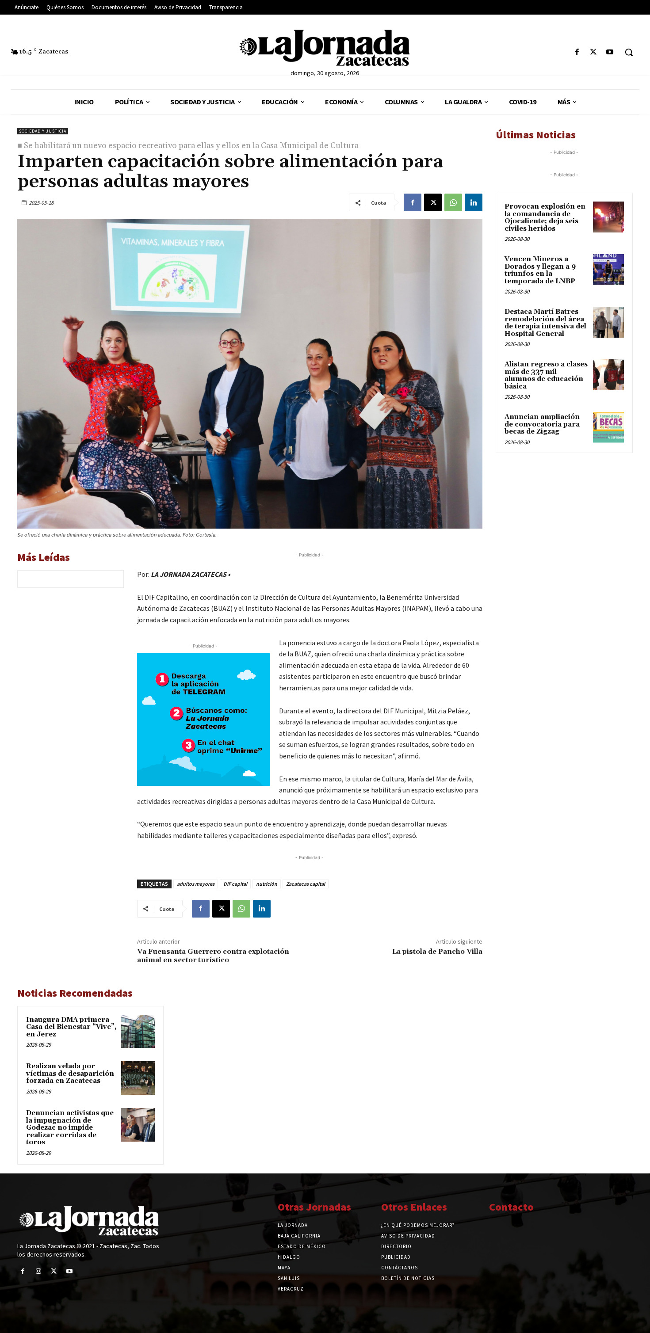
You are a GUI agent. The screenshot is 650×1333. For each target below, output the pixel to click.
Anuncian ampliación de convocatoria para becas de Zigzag (542, 424)
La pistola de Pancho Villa (437, 951)
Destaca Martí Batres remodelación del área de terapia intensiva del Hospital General (545, 323)
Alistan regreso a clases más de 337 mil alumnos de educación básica (546, 375)
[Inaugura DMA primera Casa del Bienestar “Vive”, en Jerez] (138, 1031)
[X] (594, 52)
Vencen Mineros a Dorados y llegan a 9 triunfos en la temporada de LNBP (540, 270)
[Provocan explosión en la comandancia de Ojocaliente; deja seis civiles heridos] (608, 217)
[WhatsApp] (453, 202)
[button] (628, 52)
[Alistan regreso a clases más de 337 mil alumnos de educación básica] (608, 374)
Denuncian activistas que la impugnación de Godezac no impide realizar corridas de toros (70, 1127)
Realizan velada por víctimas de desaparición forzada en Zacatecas (70, 1073)
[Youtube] (610, 52)
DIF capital (235, 883)
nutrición (266, 883)
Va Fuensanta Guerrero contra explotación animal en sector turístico (213, 955)
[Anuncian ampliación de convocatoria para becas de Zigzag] (608, 427)
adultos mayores (195, 883)
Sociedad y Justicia (42, 131)
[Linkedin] (473, 202)
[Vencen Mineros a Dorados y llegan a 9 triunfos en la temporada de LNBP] (608, 269)
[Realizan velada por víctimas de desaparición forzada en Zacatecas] (138, 1078)
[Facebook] (577, 52)
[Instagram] (38, 1271)
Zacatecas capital (305, 883)
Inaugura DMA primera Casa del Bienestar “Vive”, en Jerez (71, 1027)
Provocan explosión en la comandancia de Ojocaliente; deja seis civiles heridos (545, 217)
